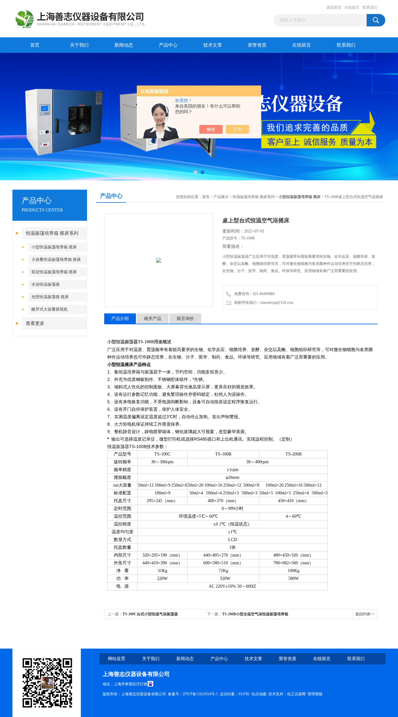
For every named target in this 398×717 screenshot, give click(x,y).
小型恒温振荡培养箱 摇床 (54, 247)
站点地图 (259, 694)
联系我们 (370, 7)
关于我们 (79, 45)
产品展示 (221, 197)
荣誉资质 (257, 45)
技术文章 (212, 45)
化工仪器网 (296, 694)
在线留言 (352, 7)
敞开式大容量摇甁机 (49, 309)
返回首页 (333, 7)
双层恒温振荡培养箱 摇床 (54, 272)
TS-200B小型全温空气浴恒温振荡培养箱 (255, 614)
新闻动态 (123, 45)
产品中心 (168, 45)
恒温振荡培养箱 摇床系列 (52, 233)
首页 (34, 45)
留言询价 (185, 318)
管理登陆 (315, 694)
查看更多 (35, 323)
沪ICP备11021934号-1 (200, 694)
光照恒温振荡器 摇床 (50, 296)
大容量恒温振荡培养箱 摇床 (56, 259)
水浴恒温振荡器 (45, 284)
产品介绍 (120, 318)
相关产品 (152, 318)
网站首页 (116, 658)
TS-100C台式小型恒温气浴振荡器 (150, 614)
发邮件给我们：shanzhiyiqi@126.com (262, 302)
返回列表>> (365, 614)
